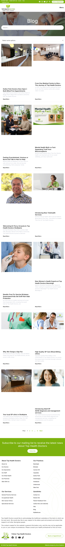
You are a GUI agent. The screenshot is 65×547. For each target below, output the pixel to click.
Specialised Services (8, 503)
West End (36, 487)
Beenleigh (36, 464)
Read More (6, 99)
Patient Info (4, 0)
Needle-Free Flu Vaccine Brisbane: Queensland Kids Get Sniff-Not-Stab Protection (16, 296)
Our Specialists (6, 470)
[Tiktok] (47, 2)
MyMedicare (36, 512)
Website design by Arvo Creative (54, 545)
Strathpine (36, 481)
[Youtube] (45, 2)
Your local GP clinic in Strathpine (15, 414)
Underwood (36, 484)
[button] (49, 1)
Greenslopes (36, 478)
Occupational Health (7, 497)
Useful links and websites (40, 503)
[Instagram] (42, 2)
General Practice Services (9, 495)
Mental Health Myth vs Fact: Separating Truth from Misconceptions (45, 149)
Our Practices (5, 478)
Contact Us (5, 2)
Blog (19, 0)
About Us (4, 464)
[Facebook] (40, 2)
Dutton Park (36, 475)
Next (41, 431)
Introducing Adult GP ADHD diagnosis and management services (47, 411)
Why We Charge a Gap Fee (13, 352)
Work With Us (13, 0)
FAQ (24, 0)
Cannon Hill (36, 470)
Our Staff (4, 472)
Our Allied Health (6, 475)
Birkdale (35, 467)
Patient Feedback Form (39, 500)
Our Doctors (5, 467)
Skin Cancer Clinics (7, 500)
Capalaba (36, 472)
